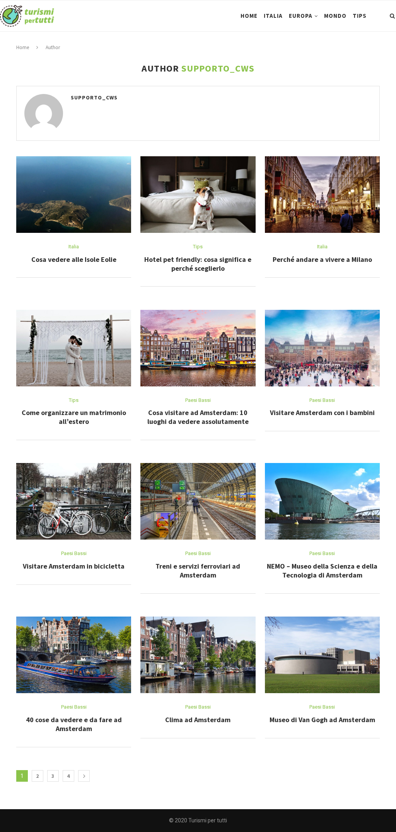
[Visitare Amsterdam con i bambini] (322, 348)
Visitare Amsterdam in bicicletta (74, 566)
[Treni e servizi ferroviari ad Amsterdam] (197, 501)
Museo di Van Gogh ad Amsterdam (322, 719)
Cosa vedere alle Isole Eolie (73, 259)
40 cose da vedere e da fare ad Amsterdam (74, 724)
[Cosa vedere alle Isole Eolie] (73, 194)
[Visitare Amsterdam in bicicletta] (73, 501)
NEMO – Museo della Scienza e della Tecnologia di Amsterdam (322, 570)
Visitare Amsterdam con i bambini (322, 412)
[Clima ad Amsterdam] (197, 655)
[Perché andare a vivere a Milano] (322, 194)
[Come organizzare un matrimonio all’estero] (73, 348)
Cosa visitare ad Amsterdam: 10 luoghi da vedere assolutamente (198, 417)
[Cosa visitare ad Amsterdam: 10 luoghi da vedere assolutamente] (197, 348)
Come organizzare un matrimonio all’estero (74, 417)
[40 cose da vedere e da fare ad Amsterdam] (73, 655)
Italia (273, 15)
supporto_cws (94, 97)
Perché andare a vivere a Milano (322, 259)
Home (249, 15)
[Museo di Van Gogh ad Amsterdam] (322, 655)
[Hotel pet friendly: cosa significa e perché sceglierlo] (197, 194)
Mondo (335, 15)
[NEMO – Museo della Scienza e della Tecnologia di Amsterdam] (322, 501)
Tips (360, 15)
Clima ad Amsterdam (197, 719)
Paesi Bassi (198, 400)
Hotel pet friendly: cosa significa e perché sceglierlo (197, 264)
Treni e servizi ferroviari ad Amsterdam (197, 570)
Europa (300, 15)
